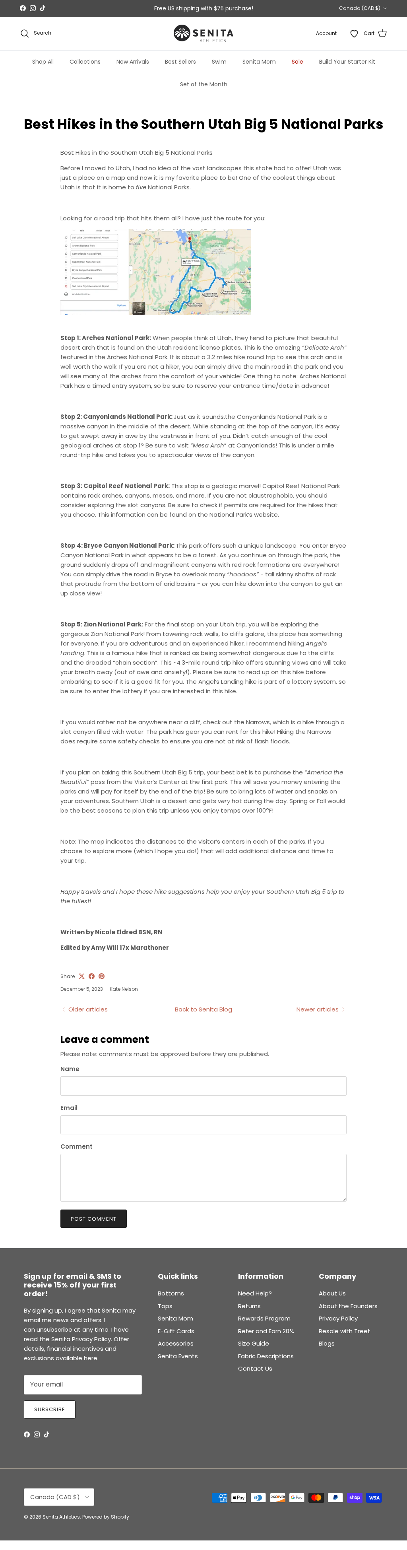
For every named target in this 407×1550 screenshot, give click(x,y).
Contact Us (255, 1368)
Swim (219, 62)
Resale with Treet (344, 1331)
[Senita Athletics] (203, 33)
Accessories (176, 1343)
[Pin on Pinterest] (102, 976)
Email (69, 1108)
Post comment (93, 1219)
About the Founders (348, 1306)
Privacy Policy (338, 1318)
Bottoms (171, 1293)
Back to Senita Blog (203, 1009)
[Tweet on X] (82, 976)
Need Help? (255, 1293)
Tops (165, 1306)
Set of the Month (203, 84)
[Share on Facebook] (92, 976)
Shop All (43, 62)
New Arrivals (132, 62)
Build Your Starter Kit (347, 62)
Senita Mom (259, 62)
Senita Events (178, 1356)
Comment (76, 1146)
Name (69, 1069)
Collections (85, 62)
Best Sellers (180, 62)
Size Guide (253, 1343)
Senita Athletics (61, 1516)
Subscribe (49, 1409)
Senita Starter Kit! (233, 12)
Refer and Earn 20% (266, 1331)
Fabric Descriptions (266, 1356)
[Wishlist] (354, 33)
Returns (249, 1306)
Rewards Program (264, 1318)
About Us (332, 1293)
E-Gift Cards (176, 1331)
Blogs (327, 1343)
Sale (297, 62)
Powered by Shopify (105, 1516)
